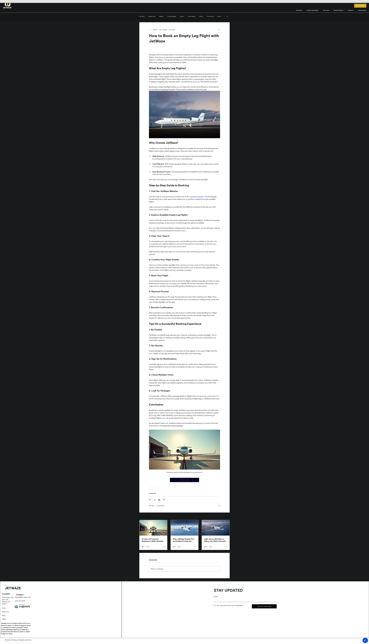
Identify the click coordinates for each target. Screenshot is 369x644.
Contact (19, 594)
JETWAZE (13, 588)
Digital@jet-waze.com (23, 597)
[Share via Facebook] (150, 500)
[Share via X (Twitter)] (154, 500)
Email (216, 596)
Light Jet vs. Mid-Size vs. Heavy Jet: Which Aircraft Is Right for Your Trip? (215, 540)
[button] (338, 10)
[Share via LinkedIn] (159, 500)
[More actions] (219, 30)
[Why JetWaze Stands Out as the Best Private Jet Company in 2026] (184, 528)
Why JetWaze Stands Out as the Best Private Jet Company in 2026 (183, 540)
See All (227, 516)
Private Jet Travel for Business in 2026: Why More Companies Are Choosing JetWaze (153, 540)
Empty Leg (153, 488)
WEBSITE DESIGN (9, 642)
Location (6, 594)
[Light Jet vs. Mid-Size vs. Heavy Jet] (216, 528)
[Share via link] (164, 500)
